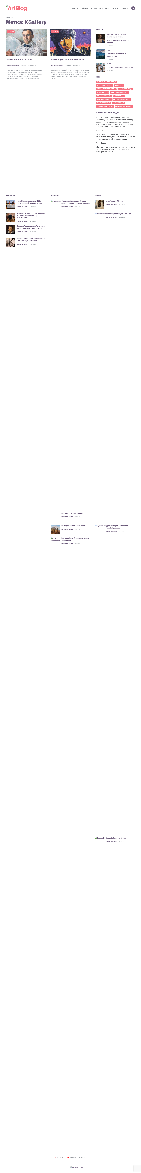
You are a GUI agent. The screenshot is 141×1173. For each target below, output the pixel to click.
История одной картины (115, 37)
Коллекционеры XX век (19, 59)
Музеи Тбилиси (125, 89)
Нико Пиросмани (104, 96)
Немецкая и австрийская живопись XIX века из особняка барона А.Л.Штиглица (31, 215)
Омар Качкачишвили (123, 106)
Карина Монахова (13, 65)
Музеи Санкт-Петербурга (107, 89)
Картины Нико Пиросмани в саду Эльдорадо (75, 539)
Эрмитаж (118, 85)
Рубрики (73, 8)
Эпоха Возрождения (119, 92)
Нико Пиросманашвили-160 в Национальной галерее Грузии (29, 202)
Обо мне (85, 8)
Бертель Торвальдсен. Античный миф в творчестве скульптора (31, 227)
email (83, 1157)
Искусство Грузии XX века (72, 513)
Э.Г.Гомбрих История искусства (120, 67)
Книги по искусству (105, 106)
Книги (109, 64)
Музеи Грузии (103, 92)
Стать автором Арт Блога (99, 8)
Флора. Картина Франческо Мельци (118, 41)
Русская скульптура (121, 99)
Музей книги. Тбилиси (115, 201)
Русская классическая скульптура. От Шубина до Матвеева (31, 239)
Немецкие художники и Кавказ (73, 526)
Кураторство (119, 96)
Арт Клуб (115, 8)
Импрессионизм (104, 99)
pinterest (60, 1157)
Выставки (11, 31)
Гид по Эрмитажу (120, 35)
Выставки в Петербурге (106, 82)
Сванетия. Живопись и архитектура (116, 55)
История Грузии (103, 103)
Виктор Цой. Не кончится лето (67, 59)
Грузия (109, 50)
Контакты (125, 8)
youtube (73, 1157)
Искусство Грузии (104, 85)
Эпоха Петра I (118, 103)
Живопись (110, 35)
